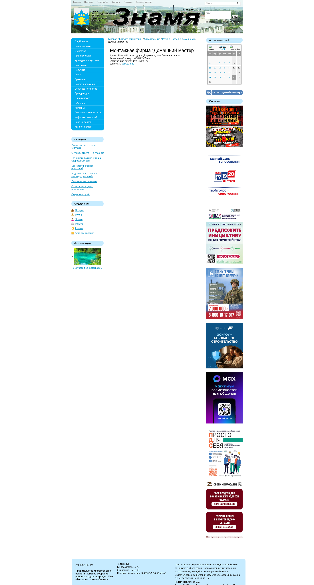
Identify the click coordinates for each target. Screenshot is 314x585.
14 (229, 68)
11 (215, 68)
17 (210, 73)
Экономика (80, 65)
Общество (80, 51)
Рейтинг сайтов (83, 122)
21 (229, 73)
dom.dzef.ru (128, 63)
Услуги (78, 219)
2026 (222, 49)
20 (224, 73)
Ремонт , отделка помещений (178, 39)
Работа (79, 224)
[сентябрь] (235, 48)
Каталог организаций (130, 39)
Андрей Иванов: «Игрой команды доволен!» (84, 175)
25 (215, 77)
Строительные (152, 39)
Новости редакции (85, 84)
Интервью (80, 107)
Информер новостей (86, 117)
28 (229, 77)
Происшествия (83, 55)
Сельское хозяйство (86, 88)
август (223, 46)
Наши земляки (82, 46)
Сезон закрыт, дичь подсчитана (82, 188)
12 (220, 68)
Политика (80, 69)
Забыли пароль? (233, 22)
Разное (79, 228)
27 (224, 77)
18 (215, 73)
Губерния (80, 103)
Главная (112, 39)
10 (210, 68)
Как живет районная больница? (82, 167)
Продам (79, 210)
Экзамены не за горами (84, 181)
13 (224, 68)
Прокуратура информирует (82, 95)
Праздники (80, 79)
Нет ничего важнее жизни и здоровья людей (86, 159)
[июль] (212, 48)
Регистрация (211, 22)
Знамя (81, 17)
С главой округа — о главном (87, 153)
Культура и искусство (87, 60)
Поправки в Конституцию (88, 112)
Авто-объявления (84, 233)
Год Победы (81, 41)
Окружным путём (80, 194)
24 (210, 77)
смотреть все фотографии (87, 268)
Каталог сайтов (83, 126)
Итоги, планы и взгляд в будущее (84, 146)
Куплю (78, 214)
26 (220, 77)
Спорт (78, 74)
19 (220, 73)
